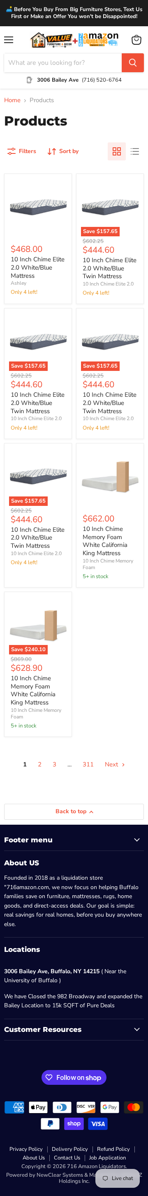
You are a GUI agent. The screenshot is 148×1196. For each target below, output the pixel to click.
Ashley (18, 283)
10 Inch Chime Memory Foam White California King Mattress (105, 541)
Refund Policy (113, 1149)
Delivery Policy (70, 1149)
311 (88, 764)
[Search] (133, 62)
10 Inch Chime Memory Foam (108, 564)
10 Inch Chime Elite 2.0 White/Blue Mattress (38, 267)
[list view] (135, 151)
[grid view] (117, 151)
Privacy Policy (26, 1149)
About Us (34, 1158)
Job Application (107, 1158)
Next (112, 764)
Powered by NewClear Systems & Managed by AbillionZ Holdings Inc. (74, 1178)
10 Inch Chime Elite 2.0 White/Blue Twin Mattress (109, 268)
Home (12, 100)
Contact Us (67, 1158)
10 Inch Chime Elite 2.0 (108, 284)
